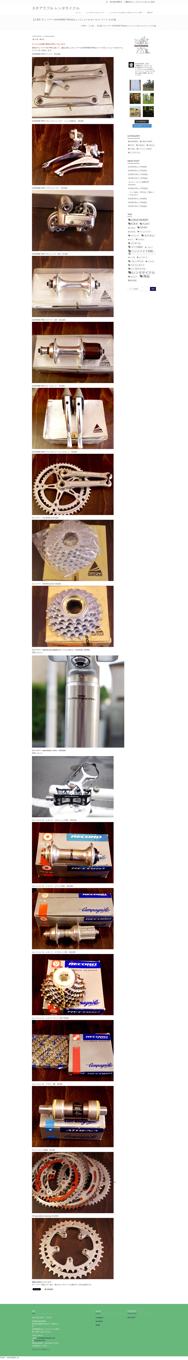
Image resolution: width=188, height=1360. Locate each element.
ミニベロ (151, 261)
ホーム (78, 12)
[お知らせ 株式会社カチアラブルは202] (148, 85)
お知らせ (151, 145)
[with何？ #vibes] (135, 98)
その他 (91, 26)
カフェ (131, 239)
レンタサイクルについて (95, 12)
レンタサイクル (135, 152)
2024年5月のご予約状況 (137, 171)
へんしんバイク (145, 231)
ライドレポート (137, 265)
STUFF (143, 227)
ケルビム (141, 239)
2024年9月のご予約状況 (137, 167)
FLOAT (146, 224)
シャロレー (150, 247)
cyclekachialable (49, 36)
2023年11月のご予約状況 (138, 178)
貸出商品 (133, 280)
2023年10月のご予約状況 (138, 188)
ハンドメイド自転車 (145, 149)
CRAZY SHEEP (147, 141)
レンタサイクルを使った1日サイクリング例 (126, 12)
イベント (135, 235)
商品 (43, 39)
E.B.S (132, 145)
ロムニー (134, 277)
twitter (98, 1325)
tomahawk (132, 231)
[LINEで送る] (49, 1289)
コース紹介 (137, 247)
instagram (99, 1317)
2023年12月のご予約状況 (138, 174)
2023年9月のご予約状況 (137, 199)
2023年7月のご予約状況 (137, 206)
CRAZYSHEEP (139, 219)
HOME (83, 26)
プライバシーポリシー (40, 1349)
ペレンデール (137, 261)
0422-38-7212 (39, 1341)
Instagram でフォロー (143, 126)
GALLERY (132, 1317)
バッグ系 (132, 257)
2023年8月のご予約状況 (137, 202)
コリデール (136, 243)
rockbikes (141, 145)
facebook (99, 1321)
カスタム (149, 235)
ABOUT (150, 12)
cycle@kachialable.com (46, 1338)
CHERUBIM (134, 141)
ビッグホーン (143, 257)
